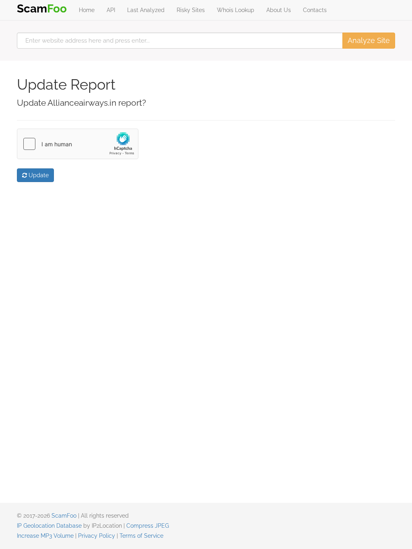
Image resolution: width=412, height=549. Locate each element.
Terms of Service (141, 536)
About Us (278, 10)
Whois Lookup (235, 10)
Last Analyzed (146, 10)
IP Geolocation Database (49, 525)
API (111, 10)
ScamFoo (64, 515)
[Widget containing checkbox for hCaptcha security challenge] (77, 144)
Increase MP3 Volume (45, 536)
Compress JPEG (147, 525)
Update (38, 175)
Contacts (315, 10)
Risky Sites (191, 10)
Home (87, 10)
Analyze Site (369, 40)
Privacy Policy (96, 536)
